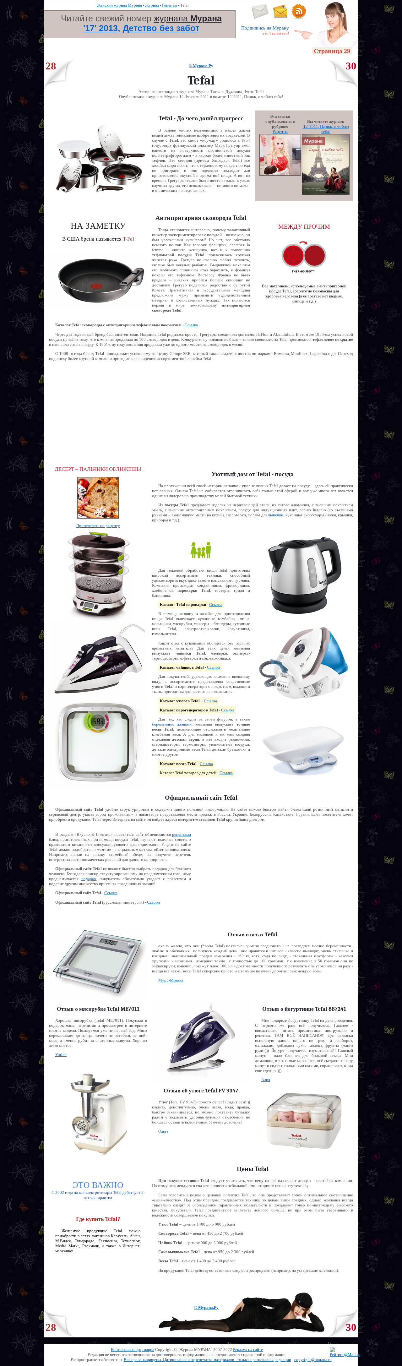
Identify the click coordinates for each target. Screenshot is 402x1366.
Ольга (163, 1131)
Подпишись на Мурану (265, 27)
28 (51, 66)
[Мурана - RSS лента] (299, 17)
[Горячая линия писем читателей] (280, 17)
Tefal (273, 485)
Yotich (61, 1054)
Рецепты (169, 5)
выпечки (275, 515)
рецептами (181, 834)
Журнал (152, 5)
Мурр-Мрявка (170, 980)
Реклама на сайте (248, 1349)
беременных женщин (172, 724)
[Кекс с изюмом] (98, 522)
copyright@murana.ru (313, 1359)
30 (351, 66)
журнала (188, 18)
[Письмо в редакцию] (260, 17)
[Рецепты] (280, 174)
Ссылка (191, 325)
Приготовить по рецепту (98, 525)
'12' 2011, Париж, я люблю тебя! (326, 129)
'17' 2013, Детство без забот (141, 28)
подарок (88, 878)
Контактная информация (132, 1349)
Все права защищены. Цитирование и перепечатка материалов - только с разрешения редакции (207, 1359)
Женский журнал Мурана (119, 5)
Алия (265, 1079)
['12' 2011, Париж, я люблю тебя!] (326, 193)
